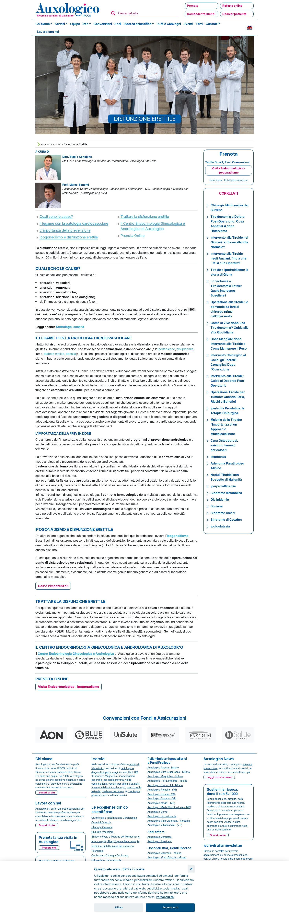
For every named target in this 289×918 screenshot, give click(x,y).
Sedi (117, 24)
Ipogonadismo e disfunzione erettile (69, 237)
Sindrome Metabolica (226, 492)
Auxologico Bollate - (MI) (161, 794)
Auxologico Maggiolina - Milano (165, 776)
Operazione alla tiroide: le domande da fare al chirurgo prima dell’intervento (229, 309)
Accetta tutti (170, 907)
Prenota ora (49, 847)
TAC (130, 772)
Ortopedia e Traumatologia (106, 860)
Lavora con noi (48, 32)
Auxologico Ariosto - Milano (163, 767)
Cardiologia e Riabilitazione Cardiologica (114, 817)
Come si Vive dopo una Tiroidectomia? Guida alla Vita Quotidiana (230, 327)
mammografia (127, 776)
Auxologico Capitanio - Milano (164, 853)
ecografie (96, 779)
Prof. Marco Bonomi (75, 185)
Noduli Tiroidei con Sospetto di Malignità (226, 477)
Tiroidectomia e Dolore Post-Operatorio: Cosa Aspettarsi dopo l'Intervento (227, 223)
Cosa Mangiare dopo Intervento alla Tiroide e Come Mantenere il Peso (229, 344)
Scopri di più (47, 792)
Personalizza (165, 897)
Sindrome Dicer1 (223, 513)
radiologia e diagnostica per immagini (112, 770)
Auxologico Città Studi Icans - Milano (168, 772)
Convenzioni (102, 24)
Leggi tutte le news (219, 777)
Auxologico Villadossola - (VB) (164, 825)
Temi (199, 24)
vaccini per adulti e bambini (124, 783)
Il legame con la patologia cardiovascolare (74, 223)
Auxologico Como (157, 812)
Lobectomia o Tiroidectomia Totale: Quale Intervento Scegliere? (226, 288)
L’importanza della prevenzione (65, 230)
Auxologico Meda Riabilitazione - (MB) (169, 807)
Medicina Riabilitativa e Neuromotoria (112, 846)
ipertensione (166, 349)
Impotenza (218, 456)
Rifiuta (119, 907)
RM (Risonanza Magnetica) (114, 774)
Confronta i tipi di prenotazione (229, 180)
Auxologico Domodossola (161, 816)
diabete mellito (54, 353)
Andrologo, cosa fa (70, 326)
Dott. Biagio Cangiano (77, 157)
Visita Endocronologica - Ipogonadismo (68, 687)
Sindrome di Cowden (226, 519)
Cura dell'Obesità (101, 822)
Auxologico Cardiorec (159, 837)
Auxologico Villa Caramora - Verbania (168, 820)
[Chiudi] (191, 869)
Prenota (192, 5)
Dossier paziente (234, 14)
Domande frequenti (200, 14)
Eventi (188, 24)
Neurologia (97, 850)
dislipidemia (185, 349)
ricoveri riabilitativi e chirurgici (108, 787)
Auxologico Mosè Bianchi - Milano (166, 857)
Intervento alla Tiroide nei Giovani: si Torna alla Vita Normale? (229, 242)
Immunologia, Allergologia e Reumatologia (115, 841)
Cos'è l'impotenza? (53, 586)
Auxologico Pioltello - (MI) (162, 789)
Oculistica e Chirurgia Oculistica (109, 855)
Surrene (217, 506)
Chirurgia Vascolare (102, 832)
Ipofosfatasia (220, 526)
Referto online (232, 5)
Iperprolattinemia (223, 486)
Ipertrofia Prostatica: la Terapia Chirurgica (227, 410)
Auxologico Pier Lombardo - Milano (167, 780)
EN (250, 28)
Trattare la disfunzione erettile (145, 216)
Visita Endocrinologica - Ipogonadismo (229, 170)
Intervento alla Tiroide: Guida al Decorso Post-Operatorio (228, 381)
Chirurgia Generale (101, 827)
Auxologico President (159, 841)
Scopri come (217, 835)
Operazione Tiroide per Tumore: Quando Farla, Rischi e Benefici (228, 397)
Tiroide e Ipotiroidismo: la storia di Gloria (229, 272)
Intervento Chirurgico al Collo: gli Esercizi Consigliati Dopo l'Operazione (228, 362)
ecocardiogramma (113, 779)
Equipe (75, 24)
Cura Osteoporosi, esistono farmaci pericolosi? (224, 445)
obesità (71, 353)
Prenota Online (132, 236)
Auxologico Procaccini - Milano (165, 785)
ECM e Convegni (168, 24)
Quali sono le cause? (56, 216)
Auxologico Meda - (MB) (161, 803)
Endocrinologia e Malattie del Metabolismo (115, 836)
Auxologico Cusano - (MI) (161, 798)
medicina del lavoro (113, 791)
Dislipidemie (220, 499)
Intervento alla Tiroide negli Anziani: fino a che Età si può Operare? (228, 258)
